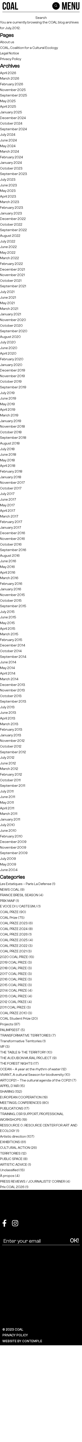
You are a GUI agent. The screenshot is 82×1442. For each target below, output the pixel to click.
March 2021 (9, 309)
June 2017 (8, 499)
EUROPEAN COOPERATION (21, 1097)
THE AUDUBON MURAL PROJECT (26, 1058)
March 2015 (9, 634)
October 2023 (11, 168)
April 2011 (7, 808)
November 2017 (12, 482)
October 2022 (11, 224)
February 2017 (11, 522)
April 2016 (7, 572)
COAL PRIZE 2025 (14, 940)
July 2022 (7, 241)
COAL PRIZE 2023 (14, 923)
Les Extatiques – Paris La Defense (25, 884)
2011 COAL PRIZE (13, 1007)
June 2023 (8, 185)
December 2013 (12, 685)
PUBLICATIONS (11, 1108)
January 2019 (10, 421)
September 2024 (13, 129)
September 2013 (13, 701)
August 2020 (10, 337)
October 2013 (11, 696)
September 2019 (13, 387)
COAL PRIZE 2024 (14, 929)
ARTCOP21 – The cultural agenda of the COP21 (35, 1080)
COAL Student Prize (15, 1018)
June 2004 (9, 870)
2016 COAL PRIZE (13, 979)
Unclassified (9, 1170)
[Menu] (71, 6)
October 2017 (11, 488)
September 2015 (13, 606)
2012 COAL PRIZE (13, 1002)
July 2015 (7, 612)
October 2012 (10, 746)
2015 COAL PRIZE (13, 985)
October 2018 (11, 432)
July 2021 (7, 292)
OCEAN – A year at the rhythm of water (30, 1069)
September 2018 (13, 437)
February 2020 (11, 359)
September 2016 (13, 550)
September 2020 (13, 331)
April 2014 (8, 673)
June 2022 (8, 247)
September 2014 (13, 657)
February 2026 (11, 84)
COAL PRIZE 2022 (14, 946)
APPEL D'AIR (9, 1086)
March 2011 (8, 814)
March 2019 (9, 415)
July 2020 (8, 342)
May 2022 (8, 252)
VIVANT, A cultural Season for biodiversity (32, 1074)
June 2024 (8, 140)
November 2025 (13, 90)
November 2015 (12, 595)
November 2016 (12, 539)
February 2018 (11, 471)
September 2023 (13, 174)
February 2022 (11, 264)
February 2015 (11, 640)
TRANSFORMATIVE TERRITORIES (25, 1035)
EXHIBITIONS (10, 1142)
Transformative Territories (21, 1041)
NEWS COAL (9, 889)
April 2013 (7, 718)
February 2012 (11, 774)
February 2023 (11, 207)
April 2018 (7, 466)
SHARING (7, 1091)
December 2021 (12, 269)
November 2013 (12, 690)
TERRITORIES (10, 1153)
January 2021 (10, 314)
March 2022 (9, 258)
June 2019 (8, 398)
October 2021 (10, 280)
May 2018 (7, 460)
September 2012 (13, 752)
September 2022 (13, 230)
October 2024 (11, 123)
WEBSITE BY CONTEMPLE (22, 1341)
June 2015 (8, 617)
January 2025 (11, 112)
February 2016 (11, 583)
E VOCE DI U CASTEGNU (18, 906)
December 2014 (12, 645)
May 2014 (7, 668)
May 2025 (8, 101)
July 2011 (7, 791)
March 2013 (9, 724)
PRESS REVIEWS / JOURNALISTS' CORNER (32, 1181)
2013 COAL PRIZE (13, 996)
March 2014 (9, 679)
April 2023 (8, 196)
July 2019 (7, 393)
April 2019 (7, 409)
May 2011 (7, 802)
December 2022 (13, 219)
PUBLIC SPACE (11, 1159)
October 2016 (11, 544)
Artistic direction (13, 1136)
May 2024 (8, 146)
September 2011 (12, 785)
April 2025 (8, 106)
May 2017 (7, 505)
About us (7, 42)
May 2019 (7, 404)
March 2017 (9, 516)
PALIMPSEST (10, 1030)
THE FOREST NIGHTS (16, 1063)
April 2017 (7, 510)
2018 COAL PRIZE (13, 968)
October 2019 (11, 381)
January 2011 (10, 819)
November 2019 (12, 376)
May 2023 (8, 191)
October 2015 (11, 600)
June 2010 (8, 830)
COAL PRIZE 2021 (13, 951)
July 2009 (8, 858)
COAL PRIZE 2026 (14, 934)
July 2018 (7, 449)
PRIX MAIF (7, 901)
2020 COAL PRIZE (14, 957)
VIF (2, 1046)
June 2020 (8, 348)
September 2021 (13, 286)
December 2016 (12, 533)
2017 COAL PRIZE (13, 974)
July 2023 (8, 179)
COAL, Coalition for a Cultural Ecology (29, 48)
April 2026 (8, 73)
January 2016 (10, 589)
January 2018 (10, 477)
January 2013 (10, 735)
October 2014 (11, 651)
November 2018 (12, 426)
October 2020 (11, 325)
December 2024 (13, 118)
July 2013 (7, 707)
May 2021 (7, 303)
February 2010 (11, 836)
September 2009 (14, 853)
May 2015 (7, 623)
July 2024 (8, 134)
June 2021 (8, 297)
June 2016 (8, 561)
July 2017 (7, 494)
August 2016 (10, 555)
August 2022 (10, 235)
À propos (7, 1176)
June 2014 (8, 662)
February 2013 (11, 729)
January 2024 (11, 162)
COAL (52, 22)
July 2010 (7, 825)
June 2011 (7, 797)
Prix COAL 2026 (12, 1187)
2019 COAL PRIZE (13, 962)
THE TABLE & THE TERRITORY (23, 1052)
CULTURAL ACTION (15, 1147)
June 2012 (8, 763)
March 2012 (9, 769)
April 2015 (7, 628)
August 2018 (10, 443)
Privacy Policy (10, 59)
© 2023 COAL (12, 1329)
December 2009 (13, 842)
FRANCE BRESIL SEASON (19, 895)
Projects (6, 1024)
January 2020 (11, 365)
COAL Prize (8, 917)
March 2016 (9, 578)
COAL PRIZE (9, 912)
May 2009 (8, 864)
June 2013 (8, 712)
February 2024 (11, 157)
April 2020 (8, 353)
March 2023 (9, 202)
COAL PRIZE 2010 (13, 1013)
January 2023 (11, 213)
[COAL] (10, 6)
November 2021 (12, 275)
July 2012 (7, 757)
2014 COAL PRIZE (13, 990)
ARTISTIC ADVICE (13, 1164)
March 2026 (9, 78)
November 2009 (13, 847)
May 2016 (7, 567)
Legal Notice (9, 53)
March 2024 (9, 151)
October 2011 (10, 780)
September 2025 (13, 95)
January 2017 (10, 527)
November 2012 (12, 740)
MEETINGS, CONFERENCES (20, 1103)
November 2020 (13, 320)
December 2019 (12, 370)
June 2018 (8, 454)
